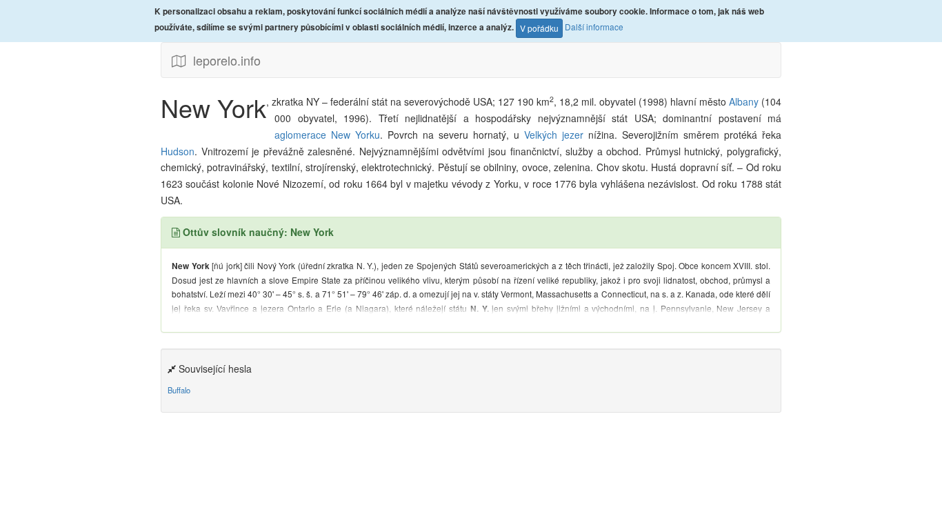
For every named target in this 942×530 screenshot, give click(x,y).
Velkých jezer (556, 134)
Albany (745, 101)
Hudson (177, 151)
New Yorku (355, 134)
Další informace (594, 26)
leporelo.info (223, 60)
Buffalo (179, 389)
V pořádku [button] (539, 28)
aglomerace (300, 134)
